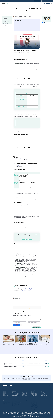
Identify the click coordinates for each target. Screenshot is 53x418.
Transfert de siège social (6, 399)
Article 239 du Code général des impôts (25, 290)
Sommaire (4, 17)
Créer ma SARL (4, 393)
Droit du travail (14, 403)
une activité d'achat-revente (22, 198)
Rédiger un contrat (24, 390)
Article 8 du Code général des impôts (29, 289)
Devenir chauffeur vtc (17, 378)
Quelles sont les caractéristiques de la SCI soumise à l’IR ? (6, 19)
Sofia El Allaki (18, 16)
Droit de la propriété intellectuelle (16, 401)
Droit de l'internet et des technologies (17, 402)
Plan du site (42, 401)
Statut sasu (33, 378)
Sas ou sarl (22, 378)
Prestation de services (24, 393)
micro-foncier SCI (32, 68)
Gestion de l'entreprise (34, 403)
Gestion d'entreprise (19, 3)
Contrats (25, 3)
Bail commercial (23, 394)
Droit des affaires (14, 399)
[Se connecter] (51, 3)
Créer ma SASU (4, 392)
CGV (22, 391)
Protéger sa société (15, 390)
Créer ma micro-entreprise (6, 395)
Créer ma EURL (4, 394)
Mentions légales (38, 416)
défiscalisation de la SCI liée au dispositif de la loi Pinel (23, 158)
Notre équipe (42, 399)
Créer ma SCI (27, 239)
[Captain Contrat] (4, 3)
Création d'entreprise (12, 3)
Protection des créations (34, 407)
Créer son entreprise (33, 400)
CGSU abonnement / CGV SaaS (31, 416)
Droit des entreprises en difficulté (16, 404)
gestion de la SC (17, 165)
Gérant (13, 378)
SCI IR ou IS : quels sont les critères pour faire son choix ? (7, 23)
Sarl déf (26, 378)
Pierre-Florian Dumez (19, 17)
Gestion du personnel (34, 390)
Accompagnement (30, 3)
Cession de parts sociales (6, 401)
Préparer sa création (33, 399)
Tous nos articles (33, 409)
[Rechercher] (43, 3)
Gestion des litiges (43, 390)
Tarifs (40, 3)
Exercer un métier (33, 401)
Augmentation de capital (6, 400)
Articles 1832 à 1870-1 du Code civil (29, 288)
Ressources (36, 3)
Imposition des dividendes (44, 378)
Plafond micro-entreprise (7, 378)
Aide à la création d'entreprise (26, 379)
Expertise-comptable (24, 399)
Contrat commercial (24, 392)
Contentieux (13, 405)
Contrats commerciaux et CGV (34, 402)
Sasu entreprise (38, 378)
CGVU (26, 416)
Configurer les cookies (22, 416)
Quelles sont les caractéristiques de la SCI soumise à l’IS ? (7, 21)
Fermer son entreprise (34, 405)
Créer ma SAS (4, 391)
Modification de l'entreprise (34, 404)
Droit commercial (14, 400)
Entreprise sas (30, 378)
